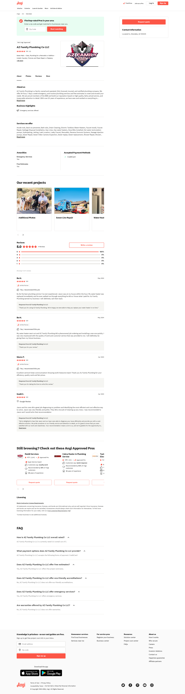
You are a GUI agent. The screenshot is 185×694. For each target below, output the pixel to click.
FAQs (126, 644)
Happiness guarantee (157, 658)
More (46, 8)
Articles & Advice (56, 8)
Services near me (77, 641)
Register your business (105, 637)
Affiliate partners (155, 661)
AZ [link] (23, 14)
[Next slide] (23, 489)
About (19, 76)
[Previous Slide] (18, 235)
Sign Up (163, 3)
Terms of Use (34, 683)
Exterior (27, 8)
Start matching (57, 29)
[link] (34, 464)
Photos (28, 76)
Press (151, 648)
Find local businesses (79, 637)
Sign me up (41, 656)
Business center (103, 641)
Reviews (38, 76)
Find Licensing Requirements (57, 511)
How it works (154, 637)
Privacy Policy (46, 683)
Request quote (34, 482)
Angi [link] (18, 14)
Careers (152, 644)
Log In (151, 3)
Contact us (153, 654)
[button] (34, 209)
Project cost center (131, 641)
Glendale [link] (29, 14)
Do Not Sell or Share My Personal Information (60, 686)
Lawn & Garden (37, 8)
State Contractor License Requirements (30, 503)
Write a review (86, 245)
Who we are (153, 641)
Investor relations (155, 651)
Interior (19, 8)
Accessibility (36, 686)
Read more (21, 100)
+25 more (20, 61)
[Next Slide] (23, 235)
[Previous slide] (18, 489)
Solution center (130, 637)
